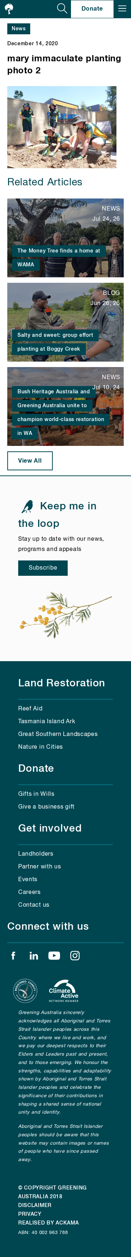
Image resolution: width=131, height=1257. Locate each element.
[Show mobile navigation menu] (122, 9)
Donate (92, 9)
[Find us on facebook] (13, 957)
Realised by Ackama (48, 1223)
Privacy (29, 1214)
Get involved (50, 829)
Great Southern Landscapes (58, 734)
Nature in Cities (40, 747)
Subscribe (43, 568)
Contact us (33, 905)
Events (27, 880)
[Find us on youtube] (54, 957)
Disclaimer (35, 1205)
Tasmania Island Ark (46, 722)
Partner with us (39, 867)
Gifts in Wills (36, 794)
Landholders (35, 854)
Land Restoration (61, 683)
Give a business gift (46, 807)
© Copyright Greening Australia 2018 (52, 1192)
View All (30, 461)
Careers (29, 892)
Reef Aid (30, 709)
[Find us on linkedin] (34, 957)
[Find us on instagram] (75, 957)
